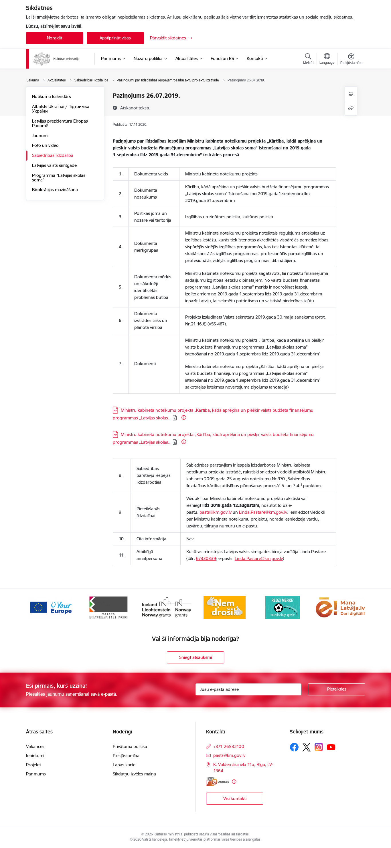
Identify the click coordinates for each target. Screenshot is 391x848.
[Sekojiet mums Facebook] (294, 747)
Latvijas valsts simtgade (54, 165)
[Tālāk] (352, 607)
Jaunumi (40, 135)
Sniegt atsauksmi (195, 657)
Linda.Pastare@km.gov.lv (263, 512)
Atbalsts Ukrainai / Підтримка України (60, 109)
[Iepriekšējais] (39, 607)
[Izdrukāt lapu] (351, 94)
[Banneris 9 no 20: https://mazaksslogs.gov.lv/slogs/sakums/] (282, 607)
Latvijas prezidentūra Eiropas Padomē (60, 123)
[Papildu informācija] (183, 417)
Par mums (36, 774)
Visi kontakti (234, 798)
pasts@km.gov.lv (216, 512)
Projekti (33, 764)
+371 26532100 (228, 746)
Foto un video (45, 145)
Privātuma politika (130, 746)
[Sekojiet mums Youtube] (331, 746)
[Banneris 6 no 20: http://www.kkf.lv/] (108, 607)
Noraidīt (54, 38)
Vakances (35, 746)
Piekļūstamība (126, 755)
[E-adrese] (217, 781)
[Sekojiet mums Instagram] (319, 747)
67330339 (206, 558)
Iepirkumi (35, 755)
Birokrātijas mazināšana (55, 189)
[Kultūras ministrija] (56, 59)
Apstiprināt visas (115, 38)
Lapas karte (124, 764)
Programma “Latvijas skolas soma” (58, 178)
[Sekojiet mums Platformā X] (306, 747)
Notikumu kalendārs (51, 96)
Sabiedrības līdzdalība (52, 155)
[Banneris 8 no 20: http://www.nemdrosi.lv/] (225, 607)
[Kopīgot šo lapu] (351, 108)
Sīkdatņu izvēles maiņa (134, 774)
